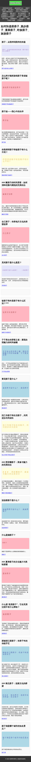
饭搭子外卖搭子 (6, 332)
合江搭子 (4, 255)
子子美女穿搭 (6, 371)
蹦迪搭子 (5, 13)
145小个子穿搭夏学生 (22, 11)
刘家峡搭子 (13, 18)
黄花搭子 (4, 408)
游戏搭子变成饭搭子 (8, 104)
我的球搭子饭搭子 (7, 175)
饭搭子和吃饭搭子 (8, 11)
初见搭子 (22, 18)
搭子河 (19, 17)
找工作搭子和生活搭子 (8, 454)
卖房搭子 (4, 633)
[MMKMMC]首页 (7, 8)
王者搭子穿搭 (22, 15)
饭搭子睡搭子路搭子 (22, 10)
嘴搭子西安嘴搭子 (7, 493)
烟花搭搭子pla (19, 8)
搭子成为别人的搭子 (8, 68)
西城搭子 (13, 15)
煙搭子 (4, 554)
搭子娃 (4, 142)
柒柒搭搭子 (5, 527)
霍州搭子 (26, 17)
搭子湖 (4, 752)
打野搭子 (20, 20)
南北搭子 (4, 718)
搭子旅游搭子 (22, 13)
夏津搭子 (4, 597)
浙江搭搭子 (5, 676)
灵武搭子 (4, 285)
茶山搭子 (11, 10)
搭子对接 (5, 18)
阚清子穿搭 (5, 214)
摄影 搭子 (13, 13)
